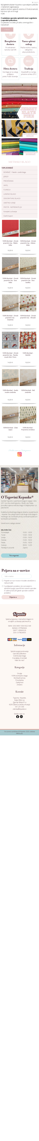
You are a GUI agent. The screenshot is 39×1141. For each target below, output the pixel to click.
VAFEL (6, 185)
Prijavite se (13, 597)
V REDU (7, 29)
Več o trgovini (14, 555)
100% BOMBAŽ (7, 168)
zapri (35, 2)
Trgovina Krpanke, (19, 698)
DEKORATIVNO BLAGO (12, 198)
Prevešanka (19, 680)
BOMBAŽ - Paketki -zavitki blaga (15, 172)
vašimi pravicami (11, 590)
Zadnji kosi (19, 682)
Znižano (19, 685)
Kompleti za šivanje (10, 211)
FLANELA (7, 190)
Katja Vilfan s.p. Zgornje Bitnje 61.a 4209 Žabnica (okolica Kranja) (19, 702)
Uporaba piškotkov (19, 653)
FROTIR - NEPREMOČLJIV (13, 207)
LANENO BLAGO (10, 194)
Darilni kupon (8, 216)
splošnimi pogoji (9, 588)
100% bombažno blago (19, 676)
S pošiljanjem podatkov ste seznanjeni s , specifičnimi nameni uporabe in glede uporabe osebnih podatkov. (20, 589)
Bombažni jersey (19, 678)
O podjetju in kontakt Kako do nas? (19, 659)
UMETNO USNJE (9, 203)
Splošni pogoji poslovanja (19, 651)
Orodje (19, 673)
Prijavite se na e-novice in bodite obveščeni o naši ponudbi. (20, 582)
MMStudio (19, 733)
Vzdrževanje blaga (19, 656)
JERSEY (6, 176)
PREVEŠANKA (8, 181)
